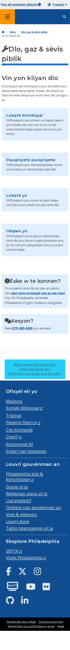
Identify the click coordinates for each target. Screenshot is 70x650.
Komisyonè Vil (19, 444)
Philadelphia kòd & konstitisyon (24, 476)
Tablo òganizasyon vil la (29, 528)
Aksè (60, 626)
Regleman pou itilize (21, 622)
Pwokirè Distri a (21, 422)
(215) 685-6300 (21, 328)
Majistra (14, 401)
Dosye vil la (17, 487)
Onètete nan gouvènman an (33, 507)
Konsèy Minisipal (22, 408)
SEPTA (12, 551)
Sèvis (13, 32)
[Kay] (3, 32)
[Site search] (64, 16)
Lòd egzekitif (18, 500)
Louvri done (17, 521)
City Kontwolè (19, 430)
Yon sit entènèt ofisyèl (19, 4)
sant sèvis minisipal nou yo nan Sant (38, 293)
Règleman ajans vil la (26, 493)
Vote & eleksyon (21, 514)
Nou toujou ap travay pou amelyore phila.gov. (35, 369)
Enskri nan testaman (26, 451)
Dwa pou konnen (50, 622)
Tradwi (58, 4)
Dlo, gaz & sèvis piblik (34, 32)
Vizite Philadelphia (24, 558)
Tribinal (13, 415)
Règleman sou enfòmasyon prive (31, 626)
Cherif (12, 437)
